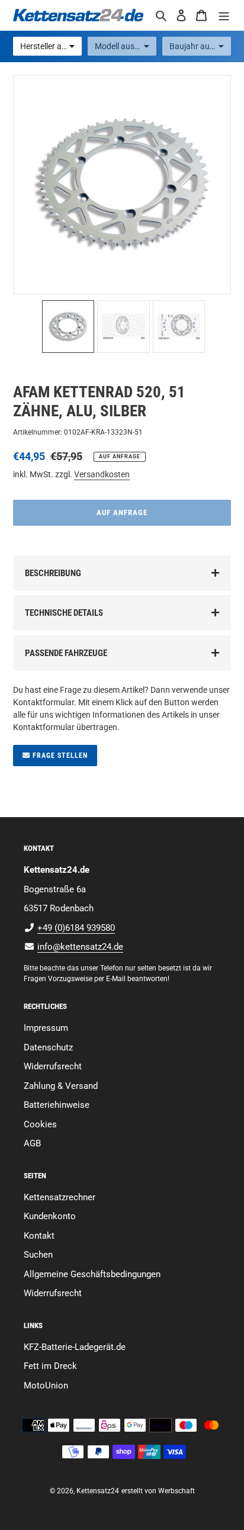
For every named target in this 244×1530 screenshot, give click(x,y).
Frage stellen (59, 755)
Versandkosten (102, 474)
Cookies (40, 1124)
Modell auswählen (125, 46)
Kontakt (39, 1235)
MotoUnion (46, 1385)
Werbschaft (176, 1491)
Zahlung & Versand (61, 1086)
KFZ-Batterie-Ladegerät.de (75, 1347)
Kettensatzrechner (59, 1197)
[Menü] (223, 15)
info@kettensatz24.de (80, 946)
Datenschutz (48, 1047)
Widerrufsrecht (53, 1066)
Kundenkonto (50, 1216)
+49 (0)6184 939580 (76, 927)
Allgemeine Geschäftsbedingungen (92, 1274)
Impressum (46, 1028)
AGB (32, 1143)
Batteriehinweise (56, 1105)
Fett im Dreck (50, 1366)
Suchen (38, 1254)
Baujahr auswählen (200, 46)
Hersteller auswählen (51, 46)
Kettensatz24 (97, 1491)
